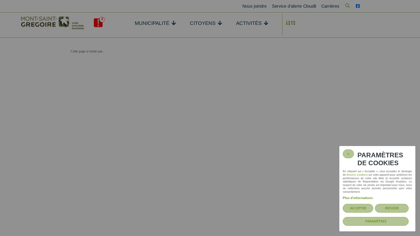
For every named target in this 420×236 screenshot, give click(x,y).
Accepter (358, 208)
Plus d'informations (358, 198)
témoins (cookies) (357, 174)
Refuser (392, 208)
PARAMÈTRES (375, 221)
